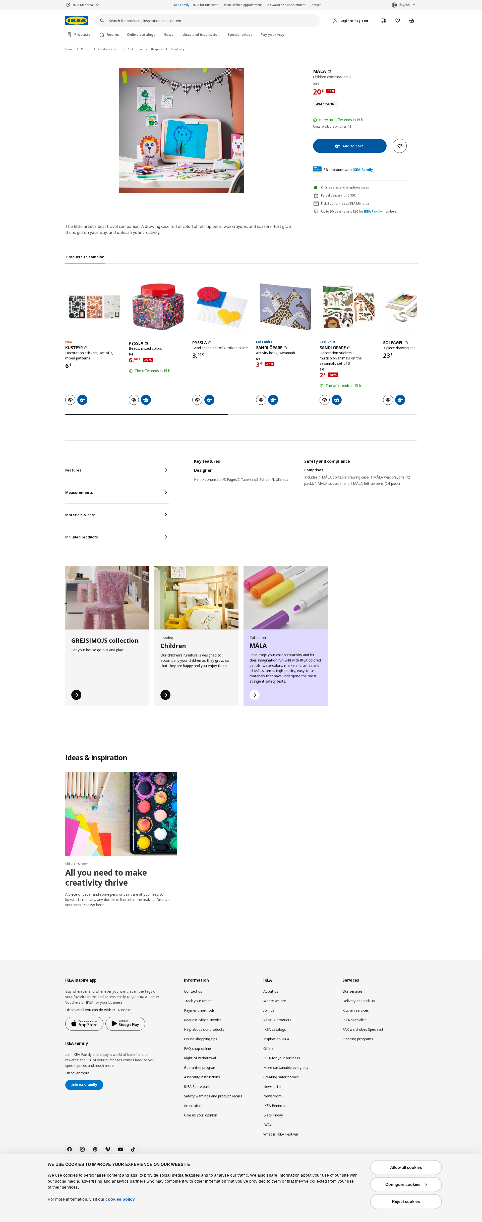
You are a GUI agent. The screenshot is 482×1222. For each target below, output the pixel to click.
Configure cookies (402, 1184)
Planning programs (357, 1039)
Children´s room (109, 49)
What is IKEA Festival (280, 1134)
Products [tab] (82, 34)
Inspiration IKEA (276, 1039)
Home (69, 49)
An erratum (193, 1105)
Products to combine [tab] (85, 256)
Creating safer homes (281, 1077)
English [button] (404, 5)
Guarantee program (200, 1067)
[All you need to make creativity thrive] (121, 814)
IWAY (267, 1124)
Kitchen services (355, 1010)
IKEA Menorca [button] (83, 5)
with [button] (348, 169)
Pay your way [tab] (272, 34)
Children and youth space (145, 49)
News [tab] (168, 34)
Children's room (77, 864)
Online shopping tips (200, 1039)
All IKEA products (277, 1019)
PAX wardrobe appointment (286, 5)
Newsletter (272, 1086)
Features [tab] (73, 470)
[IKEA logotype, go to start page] (76, 20)
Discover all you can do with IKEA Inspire (98, 1009)
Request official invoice (203, 1019)
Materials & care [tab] (80, 514)
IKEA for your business (281, 1058)
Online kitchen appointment (242, 5)
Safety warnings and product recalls (213, 1096)
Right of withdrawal (200, 1058)
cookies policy (120, 1199)
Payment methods (199, 1010)
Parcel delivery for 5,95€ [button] (338, 195)
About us (270, 991)
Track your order (197, 1000)
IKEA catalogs (274, 1029)
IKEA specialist (354, 1019)
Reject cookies (406, 1201)
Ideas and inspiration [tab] (201, 34)
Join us (268, 1010)
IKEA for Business (205, 5)
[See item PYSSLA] (158, 307)
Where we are (274, 1000)
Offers (268, 1048)
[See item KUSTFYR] (94, 307)
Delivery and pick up (358, 1000)
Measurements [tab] (79, 492)
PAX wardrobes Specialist (362, 1029)
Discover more (77, 1073)
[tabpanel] (305, 479)
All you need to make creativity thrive (106, 877)
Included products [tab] (81, 537)
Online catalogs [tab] (141, 34)
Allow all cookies (406, 1167)
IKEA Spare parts (197, 1086)
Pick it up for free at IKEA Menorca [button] (345, 203)
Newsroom (272, 1096)
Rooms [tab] (113, 34)
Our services (352, 991)
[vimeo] (107, 1149)
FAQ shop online (197, 1048)
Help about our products (204, 1029)
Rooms (86, 49)
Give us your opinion (200, 1115)
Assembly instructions (202, 1077)
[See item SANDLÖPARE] (285, 307)
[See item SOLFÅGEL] (412, 307)
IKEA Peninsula (275, 1105)
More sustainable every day (285, 1067)
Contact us (193, 991)
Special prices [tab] (240, 34)
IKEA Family (181, 5)
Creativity (177, 49)
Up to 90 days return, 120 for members (359, 212)
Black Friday (273, 1115)
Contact (315, 5)
